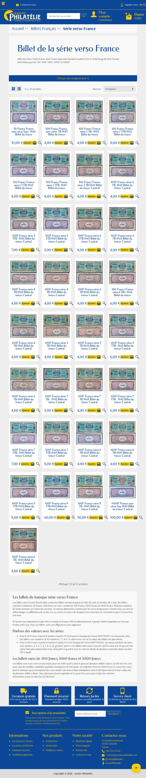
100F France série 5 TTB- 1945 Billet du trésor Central (122, 345)
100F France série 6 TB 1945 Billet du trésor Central (23, 399)
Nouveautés (52, 745)
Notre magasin (83, 745)
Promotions (51, 741)
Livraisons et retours (22, 741)
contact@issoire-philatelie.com (122, 755)
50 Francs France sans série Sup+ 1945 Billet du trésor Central (24, 133)
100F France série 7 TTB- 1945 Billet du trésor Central (23, 452)
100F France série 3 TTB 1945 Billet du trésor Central (56, 238)
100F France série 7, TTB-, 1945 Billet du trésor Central (122, 399)
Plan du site (81, 750)
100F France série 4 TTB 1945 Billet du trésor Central (89, 238)
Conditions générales (22, 754)
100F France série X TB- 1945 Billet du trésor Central (89, 506)
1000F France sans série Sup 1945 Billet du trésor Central (122, 506)
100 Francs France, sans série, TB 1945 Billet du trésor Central (57, 133)
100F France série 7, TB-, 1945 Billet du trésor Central (56, 399)
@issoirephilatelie (114, 759)
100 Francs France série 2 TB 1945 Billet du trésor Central (89, 185)
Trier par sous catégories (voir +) (73, 78)
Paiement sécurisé (21, 750)
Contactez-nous (28, 4)
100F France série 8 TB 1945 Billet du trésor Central (89, 452)
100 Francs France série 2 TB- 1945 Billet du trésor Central (89, 133)
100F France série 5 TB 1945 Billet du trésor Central (56, 345)
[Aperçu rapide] (71, 143)
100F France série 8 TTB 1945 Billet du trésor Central (23, 506)
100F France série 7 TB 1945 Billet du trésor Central (89, 399)
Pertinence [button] (111, 89)
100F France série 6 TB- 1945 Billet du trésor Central (23, 559)
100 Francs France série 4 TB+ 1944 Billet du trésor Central (122, 293)
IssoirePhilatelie (113, 763)
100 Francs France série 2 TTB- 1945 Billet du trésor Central (56, 186)
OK (83, 16)
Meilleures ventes (54, 750)
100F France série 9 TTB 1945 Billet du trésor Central (56, 506)
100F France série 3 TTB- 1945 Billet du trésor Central (23, 238)
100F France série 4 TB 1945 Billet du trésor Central (122, 238)
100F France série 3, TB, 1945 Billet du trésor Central (122, 185)
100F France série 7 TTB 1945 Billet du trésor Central (56, 452)
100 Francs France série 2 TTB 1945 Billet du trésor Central (122, 133)
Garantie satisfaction (22, 745)
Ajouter (27, 142)
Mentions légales (84, 741)
